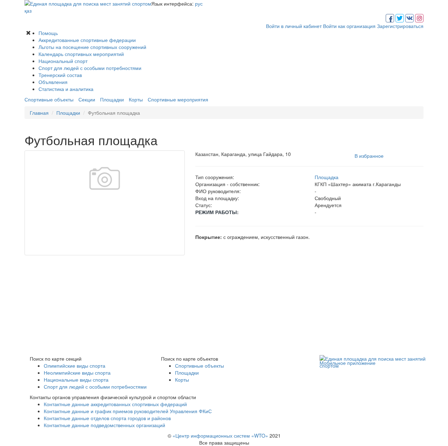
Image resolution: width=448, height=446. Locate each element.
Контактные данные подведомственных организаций (104, 425)
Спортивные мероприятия (178, 99)
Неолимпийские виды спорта (77, 372)
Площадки (112, 99)
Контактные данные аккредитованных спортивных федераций (115, 404)
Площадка (326, 177)
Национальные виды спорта (76, 379)
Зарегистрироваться (400, 25)
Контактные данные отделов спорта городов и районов (107, 418)
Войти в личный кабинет (294, 25)
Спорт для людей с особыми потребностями (89, 67)
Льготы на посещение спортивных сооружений (92, 46)
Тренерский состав (60, 74)
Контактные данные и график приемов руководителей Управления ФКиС (128, 411)
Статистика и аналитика (65, 88)
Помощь (48, 32)
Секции (86, 99)
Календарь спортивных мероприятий (81, 53)
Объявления (53, 81)
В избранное (369, 155)
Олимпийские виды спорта (74, 365)
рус (199, 3)
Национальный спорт (63, 60)
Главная (39, 112)
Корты (136, 99)
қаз (27, 10)
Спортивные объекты (49, 99)
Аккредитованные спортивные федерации (87, 39)
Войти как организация (349, 25)
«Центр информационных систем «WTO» (220, 435)
